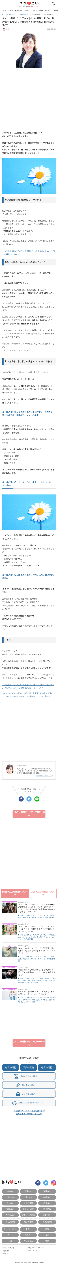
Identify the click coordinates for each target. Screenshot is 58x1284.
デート (10, 1235)
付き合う (47, 937)
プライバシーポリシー (36, 1248)
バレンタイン (23, 937)
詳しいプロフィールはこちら (44, 775)
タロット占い (28, 1209)
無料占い (48, 10)
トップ (3, 10)
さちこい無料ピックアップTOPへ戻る (29, 813)
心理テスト (47, 1215)
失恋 (47, 1235)
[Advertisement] (29, 99)
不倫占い (47, 1203)
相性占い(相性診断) (15, 10)
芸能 (47, 1241)
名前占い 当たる (42, 980)
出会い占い (28, 1197)
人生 (19, 959)
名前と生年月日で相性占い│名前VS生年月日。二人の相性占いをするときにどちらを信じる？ (36, 972)
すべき (34, 917)
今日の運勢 (10, 1067)
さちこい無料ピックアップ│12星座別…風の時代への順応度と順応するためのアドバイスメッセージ (36, 950)
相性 (33, 980)
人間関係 (26, 959)
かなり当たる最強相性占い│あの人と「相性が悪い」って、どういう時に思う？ (36, 992)
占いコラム (44, 915)
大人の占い (10, 1215)
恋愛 (19, 917)
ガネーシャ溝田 (32, 982)
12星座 (51, 915)
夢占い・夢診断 (28, 1215)
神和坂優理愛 (50, 917)
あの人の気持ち (41, 1000)
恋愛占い (27, 10)
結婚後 (35, 937)
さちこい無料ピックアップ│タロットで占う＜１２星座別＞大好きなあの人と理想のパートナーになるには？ (36, 928)
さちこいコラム (10, 1229)
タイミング (42, 959)
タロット (41, 917)
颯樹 (7, 29)
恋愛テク (28, 1235)
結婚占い (47, 1197)
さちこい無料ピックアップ (22, 14)
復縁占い (10, 1209)
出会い (28, 1229)
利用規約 (6, 1251)
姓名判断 (47, 1209)
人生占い (10, 1203)
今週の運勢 (46, 1067)
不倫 (10, 1241)
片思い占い (10, 1197)
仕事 (28, 917)
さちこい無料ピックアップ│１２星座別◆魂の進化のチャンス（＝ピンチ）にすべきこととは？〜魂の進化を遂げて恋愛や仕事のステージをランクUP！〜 (36, 908)
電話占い (6, 1254)
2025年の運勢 (38, 10)
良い (22, 1002)
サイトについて (8, 1248)
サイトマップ (33, 1251)
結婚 (30, 937)
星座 (24, 917)
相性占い (47, 1191)
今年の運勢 (28, 1203)
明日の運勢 (28, 1067)
